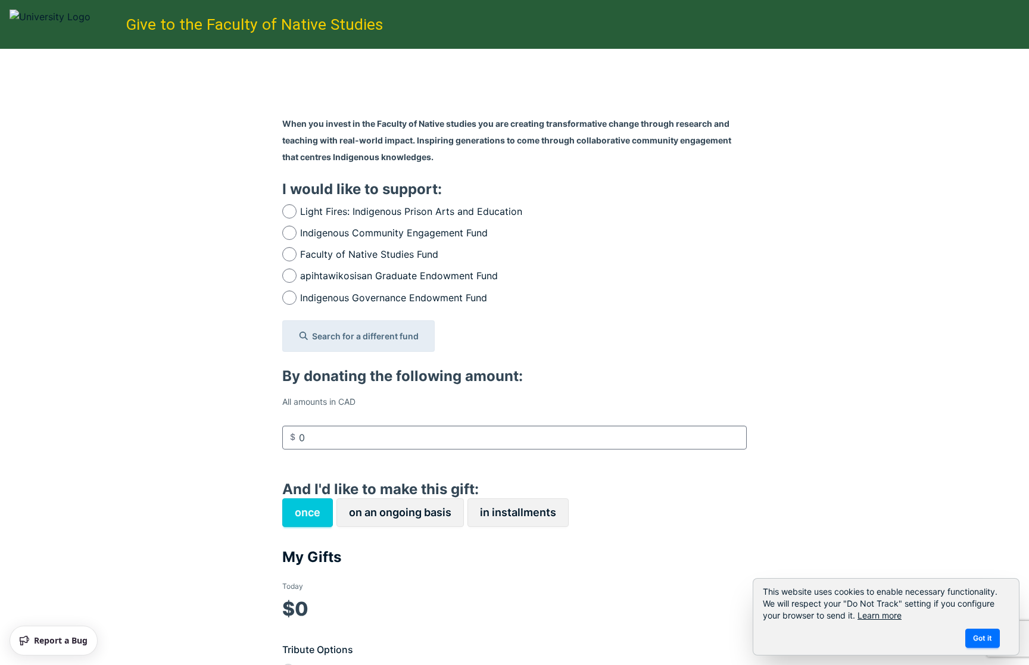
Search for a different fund (365, 336)
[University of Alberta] (64, 24)
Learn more (880, 615)
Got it (982, 637)
